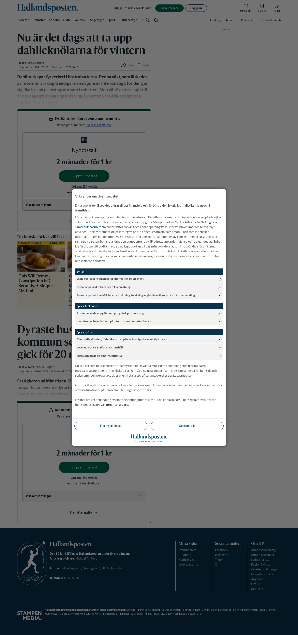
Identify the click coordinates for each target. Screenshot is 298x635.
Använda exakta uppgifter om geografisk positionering (110, 313)
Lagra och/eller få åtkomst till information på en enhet (110, 278)
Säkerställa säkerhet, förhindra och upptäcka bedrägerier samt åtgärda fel (122, 339)
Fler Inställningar (111, 426)
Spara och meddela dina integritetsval (100, 355)
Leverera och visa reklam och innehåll (100, 347)
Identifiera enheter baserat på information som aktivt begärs (114, 321)
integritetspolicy (116, 405)
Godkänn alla (187, 426)
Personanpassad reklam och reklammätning (104, 287)
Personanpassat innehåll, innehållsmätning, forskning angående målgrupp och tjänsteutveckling (136, 295)
